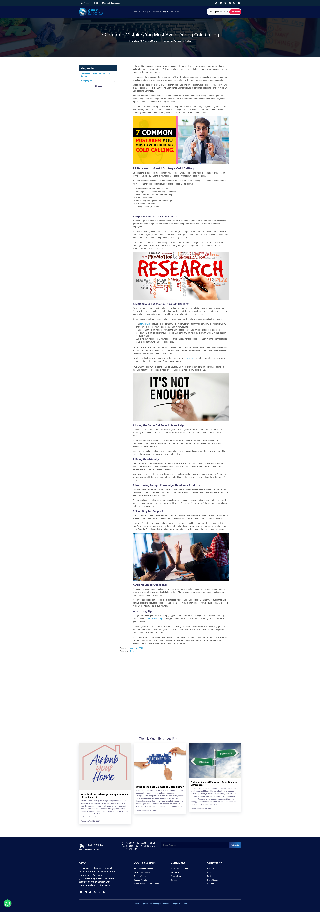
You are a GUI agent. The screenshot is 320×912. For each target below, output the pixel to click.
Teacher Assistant (141, 880)
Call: (218, 12)
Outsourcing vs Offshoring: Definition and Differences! (214, 783)
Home (131, 41)
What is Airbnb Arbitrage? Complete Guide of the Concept (104, 796)
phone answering (154, 619)
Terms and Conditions (179, 868)
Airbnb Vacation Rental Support (146, 884)
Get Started (235, 12)
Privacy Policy (176, 876)
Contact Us (174, 12)
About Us (211, 868)
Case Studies (212, 880)
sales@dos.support (112, 3)
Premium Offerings (141, 12)
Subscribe (235, 845)
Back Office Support (142, 872)
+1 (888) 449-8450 (90, 3)
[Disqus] (180, 688)
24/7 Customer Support (143, 868)
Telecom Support (141, 876)
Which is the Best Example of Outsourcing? (160, 786)
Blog (164, 12)
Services (155, 12)
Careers (174, 880)
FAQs (209, 876)
